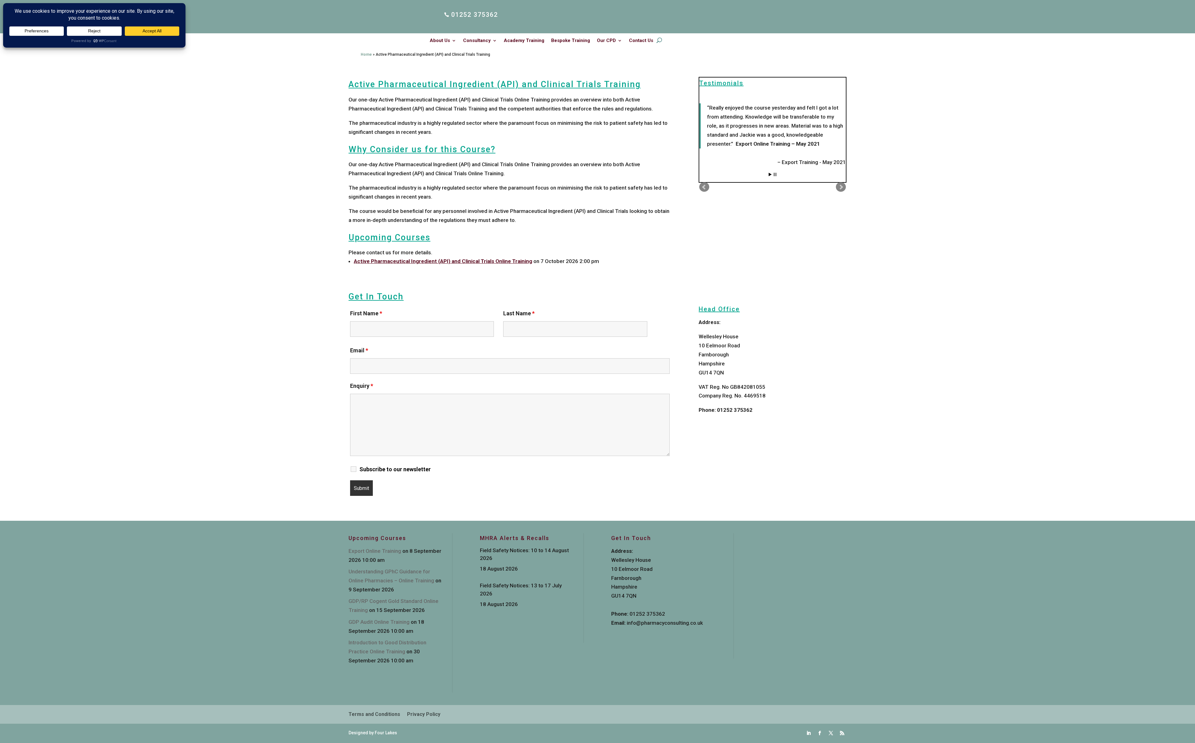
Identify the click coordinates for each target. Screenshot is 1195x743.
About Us (440, 40)
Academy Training (524, 40)
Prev (704, 187)
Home (366, 54)
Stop (775, 174)
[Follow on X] (831, 733)
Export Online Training (375, 551)
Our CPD (606, 40)
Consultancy (477, 40)
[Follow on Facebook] (819, 733)
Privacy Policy (423, 714)
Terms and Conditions (374, 714)
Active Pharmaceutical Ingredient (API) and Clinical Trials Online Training (443, 261)
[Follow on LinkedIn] (808, 733)
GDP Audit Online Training (379, 622)
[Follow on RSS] (842, 733)
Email (359, 350)
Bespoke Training (570, 40)
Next (841, 187)
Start (770, 174)
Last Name (519, 313)
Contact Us (641, 40)
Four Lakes (386, 732)
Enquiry (361, 386)
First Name (366, 313)
